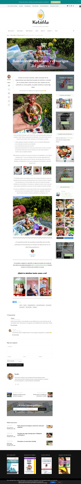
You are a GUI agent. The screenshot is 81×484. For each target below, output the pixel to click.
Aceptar (53, 482)
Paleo (25, 305)
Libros (37, 30)
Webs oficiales (29, 30)
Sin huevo (22, 307)
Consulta (21, 6)
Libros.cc (65, 122)
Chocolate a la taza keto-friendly (26, 441)
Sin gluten (48, 305)
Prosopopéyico (31, 305)
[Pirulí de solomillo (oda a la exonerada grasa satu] (60, 222)
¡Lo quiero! (68, 254)
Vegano (35, 307)
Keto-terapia (19, 30)
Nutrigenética (28, 6)
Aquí (70, 87)
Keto (21, 305)
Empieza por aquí (66, 179)
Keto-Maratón (35, 6)
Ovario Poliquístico (44, 6)
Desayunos (9, 443)
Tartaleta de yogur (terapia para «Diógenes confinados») (29, 434)
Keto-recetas (11, 30)
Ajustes (59, 482)
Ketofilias (68, 138)
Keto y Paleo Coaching (12, 6)
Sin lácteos (28, 307)
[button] (14, 170)
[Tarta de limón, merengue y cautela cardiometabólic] (69, 222)
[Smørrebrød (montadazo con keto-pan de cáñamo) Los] (60, 203)
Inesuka (9, 79)
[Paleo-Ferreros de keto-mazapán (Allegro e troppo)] (69, 231)
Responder (14, 325)
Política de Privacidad (39, 412)
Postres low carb (49, 56)
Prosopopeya (32, 254)
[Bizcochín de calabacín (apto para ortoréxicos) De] (69, 203)
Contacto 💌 (49, 30)
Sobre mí (43, 30)
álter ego (32, 256)
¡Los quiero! (56, 2)
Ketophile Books (65, 126)
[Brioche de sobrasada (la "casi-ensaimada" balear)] (69, 212)
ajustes (46, 482)
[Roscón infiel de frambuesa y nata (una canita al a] (60, 231)
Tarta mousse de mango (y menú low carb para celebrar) (30, 426)
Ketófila (40, 23)
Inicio (56, 30)
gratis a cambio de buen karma (39, 265)
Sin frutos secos (40, 305)
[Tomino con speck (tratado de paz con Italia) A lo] (60, 212)
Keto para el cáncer (54, 6)
